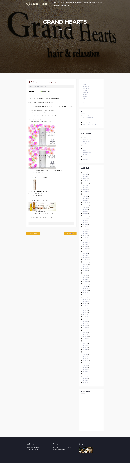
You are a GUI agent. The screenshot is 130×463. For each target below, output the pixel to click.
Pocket (48, 91)
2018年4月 (85, 253)
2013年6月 (85, 371)
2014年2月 (85, 354)
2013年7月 (85, 369)
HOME (60, 29)
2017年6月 (85, 275)
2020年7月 (85, 211)
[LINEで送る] (43, 91)
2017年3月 (85, 281)
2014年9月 (85, 338)
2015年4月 (85, 330)
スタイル (85, 143)
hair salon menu (67, 2)
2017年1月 (85, 286)
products (56, 5)
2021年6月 (85, 194)
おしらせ (85, 137)
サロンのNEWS (86, 141)
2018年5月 (85, 251)
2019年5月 (85, 226)
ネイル (84, 146)
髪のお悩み (85, 159)
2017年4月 (85, 279)
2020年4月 (85, 218)
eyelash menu (93, 2)
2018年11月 (85, 237)
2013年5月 (85, 373)
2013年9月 (85, 365)
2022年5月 (85, 174)
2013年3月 (85, 378)
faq (65, 5)
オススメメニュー (87, 139)
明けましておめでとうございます (90, 124)
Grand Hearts (44, 86)
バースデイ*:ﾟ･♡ (70, 233)
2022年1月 (85, 178)
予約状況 (85, 154)
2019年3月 (85, 231)
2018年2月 (85, 257)
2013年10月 (85, 362)
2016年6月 (85, 301)
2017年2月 (85, 283)
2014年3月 (85, 352)
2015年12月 (85, 314)
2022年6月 (85, 172)
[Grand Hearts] (36, 4)
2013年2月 (85, 380)
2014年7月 (85, 343)
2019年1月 (85, 235)
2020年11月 (85, 205)
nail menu (85, 2)
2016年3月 (85, 308)
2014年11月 (85, 336)
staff (61, 5)
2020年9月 (85, 207)
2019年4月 (85, 229)
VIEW (69, 29)
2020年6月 (85, 213)
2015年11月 (85, 316)
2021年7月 (85, 191)
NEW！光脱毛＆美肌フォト (89, 117)
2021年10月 (85, 185)
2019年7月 (85, 222)
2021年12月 (85, 180)
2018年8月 (85, 244)
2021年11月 (85, 183)
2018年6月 (85, 248)
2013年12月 (85, 358)
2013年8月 (85, 367)
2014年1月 (85, 356)
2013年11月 (85, 360)
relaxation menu (77, 2)
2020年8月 (85, 209)
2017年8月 (85, 270)
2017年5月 (85, 277)
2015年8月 (85, 321)
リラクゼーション (87, 152)
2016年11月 (85, 290)
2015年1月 (85, 332)
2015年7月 (85, 323)
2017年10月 (85, 266)
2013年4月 (85, 376)
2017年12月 (85, 262)
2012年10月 (85, 382)
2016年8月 (85, 297)
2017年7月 (85, 273)
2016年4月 (85, 305)
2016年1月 (85, 312)
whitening (100, 2)
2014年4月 (85, 349)
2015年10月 (85, 319)
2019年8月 (85, 220)
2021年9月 (85, 187)
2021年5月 (85, 196)
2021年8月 (85, 189)
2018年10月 (85, 240)
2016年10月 (85, 292)
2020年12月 (85, 202)
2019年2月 (85, 233)
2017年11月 (85, 264)
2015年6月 (85, 325)
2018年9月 (85, 242)
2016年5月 (85, 303)
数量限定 (85, 120)
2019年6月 (85, 224)
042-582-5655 (33, 450)
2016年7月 (85, 299)
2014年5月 (85, 347)
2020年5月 (85, 216)
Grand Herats (65, 461)
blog (68, 5)
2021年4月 (85, 198)
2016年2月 (85, 310)
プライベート (86, 148)
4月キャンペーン (86, 122)
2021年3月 (85, 200)
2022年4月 (85, 176)
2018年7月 (85, 246)
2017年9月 (85, 268)
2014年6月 (85, 345)
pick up (60, 2)
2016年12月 (85, 288)
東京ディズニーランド (33, 233)
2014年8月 (85, 341)
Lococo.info (71, 461)
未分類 (84, 157)
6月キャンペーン (86, 115)
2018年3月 (85, 255)
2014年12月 (85, 334)
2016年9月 (85, 295)
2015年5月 (85, 327)
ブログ (34, 223)
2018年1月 (85, 259)
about (55, 2)
